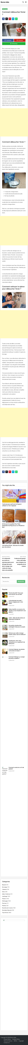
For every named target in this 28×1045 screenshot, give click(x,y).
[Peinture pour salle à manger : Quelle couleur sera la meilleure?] (5, 633)
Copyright (21, 1041)
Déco (3, 891)
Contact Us (7, 1042)
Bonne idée (5, 2)
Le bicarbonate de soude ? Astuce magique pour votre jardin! (16, 602)
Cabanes (4, 889)
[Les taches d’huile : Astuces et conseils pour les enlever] (14, 537)
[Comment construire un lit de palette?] (5, 767)
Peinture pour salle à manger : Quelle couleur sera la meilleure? (17, 633)
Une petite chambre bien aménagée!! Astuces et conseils (17, 626)
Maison (4, 898)
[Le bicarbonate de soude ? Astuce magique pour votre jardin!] (5, 600)
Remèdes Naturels (7, 910)
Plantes (4, 905)
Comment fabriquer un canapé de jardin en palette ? (17, 657)
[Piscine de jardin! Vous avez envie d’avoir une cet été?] (5, 593)
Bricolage (4, 887)
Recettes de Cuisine (7, 908)
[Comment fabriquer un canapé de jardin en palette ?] (5, 657)
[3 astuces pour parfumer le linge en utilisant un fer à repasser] (14, 495)
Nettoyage (5, 9)
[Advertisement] (14, 122)
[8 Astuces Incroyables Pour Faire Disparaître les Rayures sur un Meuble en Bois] (14, 515)
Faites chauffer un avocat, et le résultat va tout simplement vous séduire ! (17, 610)
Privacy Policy (7, 1039)
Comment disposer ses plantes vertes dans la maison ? (17, 650)
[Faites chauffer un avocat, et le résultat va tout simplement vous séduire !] (5, 609)
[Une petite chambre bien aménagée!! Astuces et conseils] (5, 625)
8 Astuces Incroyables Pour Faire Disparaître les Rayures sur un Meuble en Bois (13, 525)
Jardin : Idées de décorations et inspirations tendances (17, 618)
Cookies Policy (16, 1039)
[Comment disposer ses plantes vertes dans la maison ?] (5, 649)
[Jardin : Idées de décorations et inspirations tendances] (5, 618)
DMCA (15, 1041)
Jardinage (4, 896)
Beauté (4, 884)
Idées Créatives (6, 894)
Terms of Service (8, 1041)
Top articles (5, 912)
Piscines (4, 903)
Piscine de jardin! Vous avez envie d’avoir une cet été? (16, 593)
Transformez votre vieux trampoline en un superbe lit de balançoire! (17, 642)
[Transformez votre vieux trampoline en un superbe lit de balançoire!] (5, 640)
